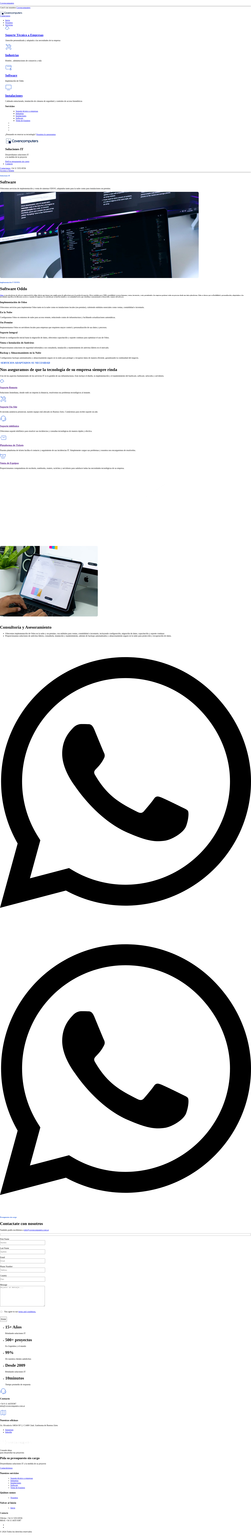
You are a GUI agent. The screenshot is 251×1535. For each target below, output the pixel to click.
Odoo (2, 295)
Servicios (9, 25)
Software (11, 75)
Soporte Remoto (8, 387)
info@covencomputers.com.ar (36, 1230)
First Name (4, 1239)
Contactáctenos (6, 1468)
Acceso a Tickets (7, 170)
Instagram (9, 1430)
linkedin (8, 1432)
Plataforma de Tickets (12, 445)
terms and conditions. (27, 1312)
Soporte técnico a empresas (27, 111)
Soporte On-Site (8, 406)
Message (3, 1285)
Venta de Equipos (23, 120)
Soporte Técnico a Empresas (24, 35)
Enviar (3, 1319)
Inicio (7, 20)
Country (3, 1275)
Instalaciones (14, 95)
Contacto (9, 164)
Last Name (4, 1248)
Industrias (12, 55)
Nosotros (9, 22)
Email (2, 1257)
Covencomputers (7, 3)
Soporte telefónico (9, 426)
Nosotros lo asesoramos (46, 134)
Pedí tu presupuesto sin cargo (17, 161)
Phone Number (6, 1266)
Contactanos (5, 16)
